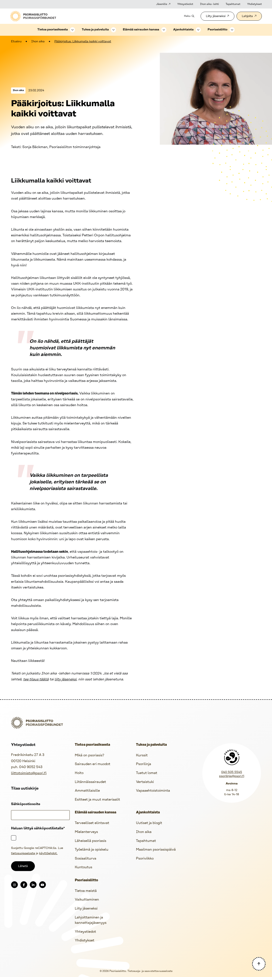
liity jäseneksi (65, 679)
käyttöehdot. (48, 853)
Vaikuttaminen (87, 899)
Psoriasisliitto (217, 29)
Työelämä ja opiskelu (91, 849)
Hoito (79, 773)
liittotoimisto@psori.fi (29, 773)
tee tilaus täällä (36, 679)
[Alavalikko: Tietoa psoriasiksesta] (72, 29)
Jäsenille (161, 4)
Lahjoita (247, 16)
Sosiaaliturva (85, 858)
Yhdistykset (254, 4)
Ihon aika (38, 41)
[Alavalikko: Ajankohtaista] (198, 29)
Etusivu (16, 41)
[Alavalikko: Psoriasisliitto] (232, 29)
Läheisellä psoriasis (90, 841)
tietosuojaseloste (23, 853)
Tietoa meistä (86, 891)
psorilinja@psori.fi (231, 776)
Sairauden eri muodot (92, 764)
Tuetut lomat (146, 773)
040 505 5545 (231, 772)
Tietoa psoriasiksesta (52, 29)
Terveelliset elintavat (92, 823)
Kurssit (142, 755)
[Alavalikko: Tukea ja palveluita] (113, 29)
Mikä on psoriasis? (89, 755)
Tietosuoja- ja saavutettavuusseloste (150, 971)
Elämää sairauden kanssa (141, 29)
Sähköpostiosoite (25, 804)
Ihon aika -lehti (209, 4)
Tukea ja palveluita (95, 29)
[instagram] (14, 884)
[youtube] (42, 884)
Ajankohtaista (183, 29)
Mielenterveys (86, 832)
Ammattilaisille (87, 791)
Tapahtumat (233, 4)
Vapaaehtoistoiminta (153, 791)
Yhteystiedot (185, 4)
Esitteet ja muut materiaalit (97, 799)
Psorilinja (143, 764)
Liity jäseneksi (215, 16)
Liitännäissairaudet (90, 782)
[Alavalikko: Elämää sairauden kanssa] (163, 29)
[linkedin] (33, 884)
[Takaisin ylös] (259, 964)
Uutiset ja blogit (149, 823)
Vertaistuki (145, 782)
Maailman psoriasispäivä (156, 849)
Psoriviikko (145, 858)
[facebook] (23, 884)
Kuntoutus (83, 867)
